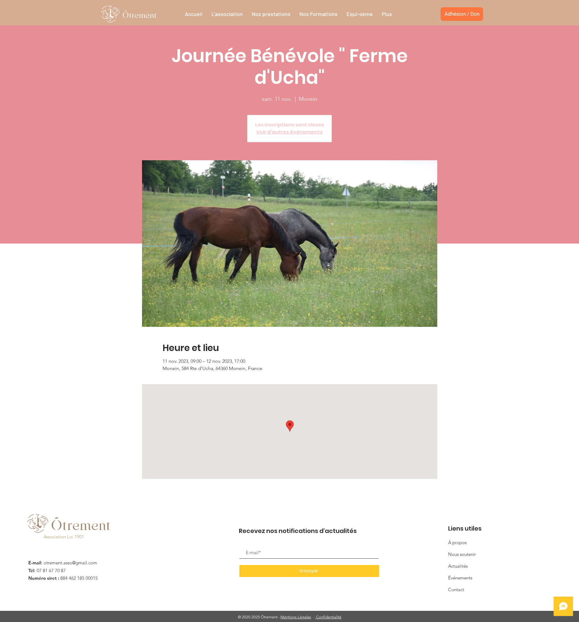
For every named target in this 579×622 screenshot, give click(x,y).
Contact (456, 589)
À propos (457, 542)
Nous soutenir (462, 554)
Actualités (458, 566)
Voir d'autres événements (289, 132)
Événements (460, 578)
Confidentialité (328, 617)
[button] (227, 14)
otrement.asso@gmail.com (70, 563)
